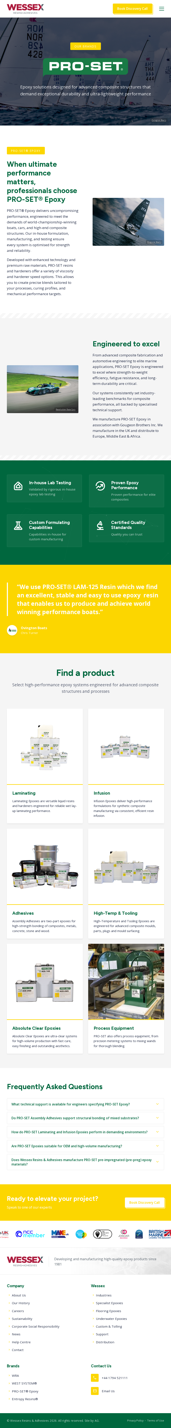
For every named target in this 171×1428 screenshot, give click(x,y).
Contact (18, 1350)
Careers (18, 1311)
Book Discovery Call (132, 8)
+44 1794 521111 (110, 1377)
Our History (21, 1303)
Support (102, 1334)
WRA (15, 1375)
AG (97, 1421)
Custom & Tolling (109, 1326)
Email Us (104, 1390)
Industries (104, 1295)
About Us (19, 1295)
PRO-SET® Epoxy (25, 1391)
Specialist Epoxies (109, 1303)
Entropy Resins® (25, 1399)
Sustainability (22, 1319)
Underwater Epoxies (111, 1319)
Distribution (105, 1342)
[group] (40, 1234)
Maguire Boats (154, 242)
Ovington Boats (159, 120)
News (16, 1334)
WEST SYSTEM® (24, 1383)
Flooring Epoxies (108, 1311)
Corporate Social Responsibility (35, 1326)
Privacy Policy (135, 1420)
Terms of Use (155, 1420)
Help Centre (21, 1342)
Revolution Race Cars (65, 409)
